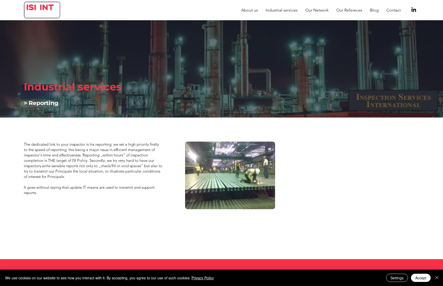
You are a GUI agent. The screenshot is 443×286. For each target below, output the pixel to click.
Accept (420, 277)
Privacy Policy (203, 277)
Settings (397, 277)
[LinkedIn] (414, 10)
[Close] (437, 278)
